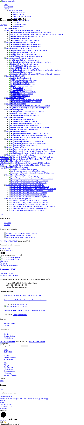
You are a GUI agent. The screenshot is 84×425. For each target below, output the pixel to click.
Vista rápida (4, 261)
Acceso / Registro (10, 375)
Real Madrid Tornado (23, 235)
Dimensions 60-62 (8, 269)
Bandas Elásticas (19, 13)
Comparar (7, 373)
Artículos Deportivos (16, 11)
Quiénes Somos (9, 323)
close (2, 214)
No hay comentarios (20, 304)
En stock (7, 225)
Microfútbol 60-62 (11, 241)
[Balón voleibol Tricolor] (12, 233)
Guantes (16, 22)
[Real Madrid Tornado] (10, 235)
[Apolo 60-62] (15, 237)
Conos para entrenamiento (22, 16)
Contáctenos (8, 338)
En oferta (7, 223)
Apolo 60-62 (30, 237)
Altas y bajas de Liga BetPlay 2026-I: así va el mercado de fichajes (24, 310)
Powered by (4, 420)
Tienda (6, 325)
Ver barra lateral (5, 249)
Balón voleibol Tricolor (29, 233)
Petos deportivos (18, 26)
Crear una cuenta (6, 397)
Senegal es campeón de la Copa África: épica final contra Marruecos (25, 300)
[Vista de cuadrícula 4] (1, 253)
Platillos (16, 28)
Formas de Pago (10, 336)
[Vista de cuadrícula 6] (4, 253)
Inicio (2, 241)
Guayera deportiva (19, 24)
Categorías (3, 25)
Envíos (6, 334)
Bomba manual (18, 14)
